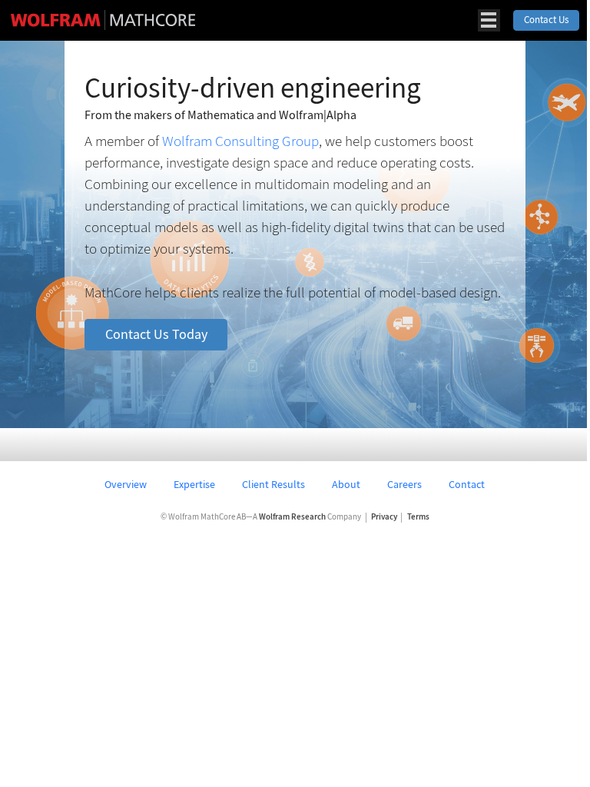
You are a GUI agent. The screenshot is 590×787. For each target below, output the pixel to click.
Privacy (384, 517)
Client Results (273, 484)
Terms (418, 517)
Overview (125, 484)
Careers (404, 484)
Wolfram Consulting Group (240, 140)
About (346, 484)
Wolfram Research (292, 517)
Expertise (194, 484)
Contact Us (546, 19)
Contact (467, 484)
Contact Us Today (156, 334)
